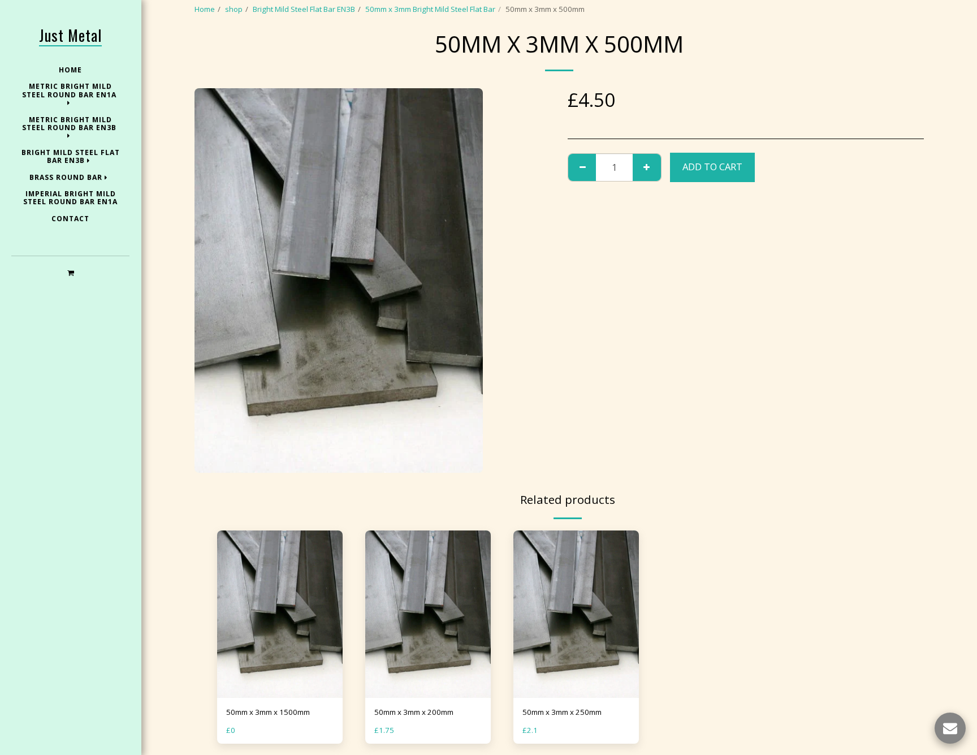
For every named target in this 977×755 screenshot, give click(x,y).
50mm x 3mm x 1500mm (268, 712)
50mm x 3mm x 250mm (562, 712)
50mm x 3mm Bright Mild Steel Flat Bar (430, 9)
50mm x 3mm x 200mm (413, 712)
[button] (70, 272)
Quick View (280, 694)
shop (234, 9)
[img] (280, 614)
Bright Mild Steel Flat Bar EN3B (304, 9)
